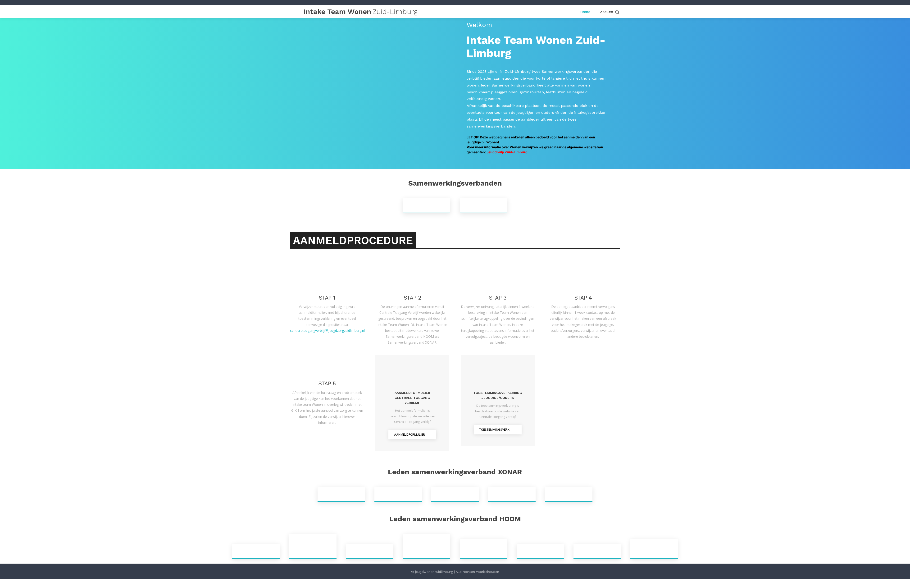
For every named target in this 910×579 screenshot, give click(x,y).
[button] (610, 12)
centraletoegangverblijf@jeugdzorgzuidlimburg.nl (327, 330)
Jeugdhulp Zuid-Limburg (507, 152)
